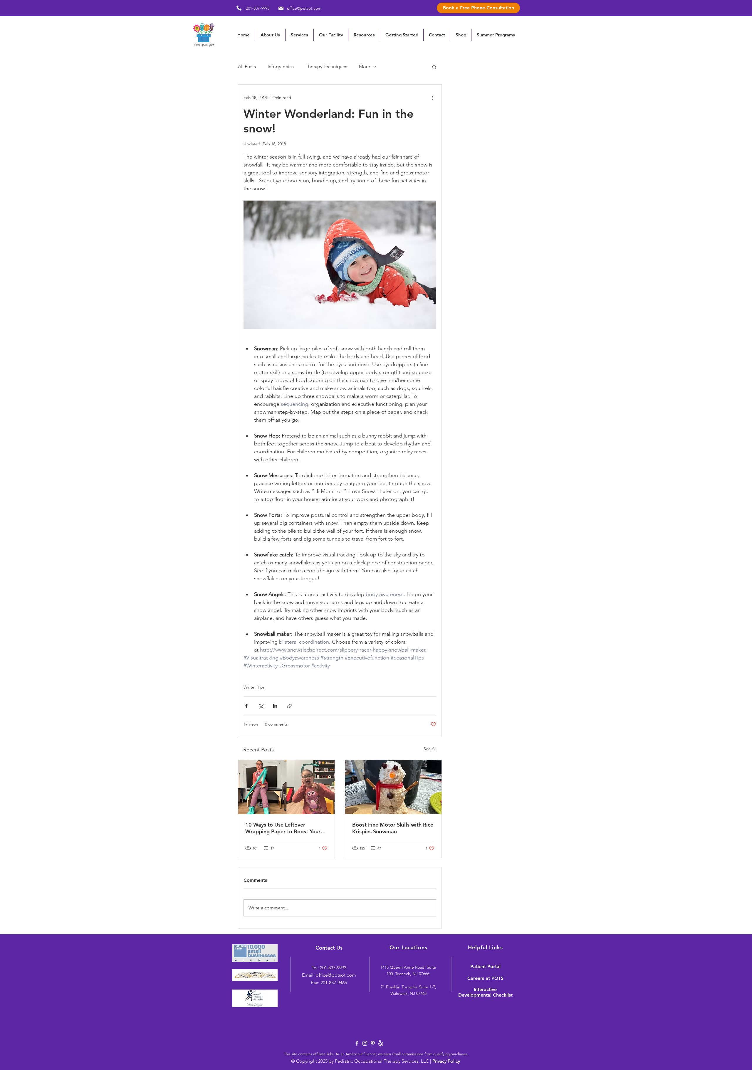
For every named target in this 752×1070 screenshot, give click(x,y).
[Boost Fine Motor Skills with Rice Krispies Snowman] (393, 787)
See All (430, 748)
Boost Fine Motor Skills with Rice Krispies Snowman (392, 828)
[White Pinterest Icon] (373, 1043)
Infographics (281, 66)
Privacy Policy (446, 1061)
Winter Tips (254, 687)
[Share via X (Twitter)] (260, 706)
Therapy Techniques (326, 66)
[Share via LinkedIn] (275, 706)
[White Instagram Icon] (365, 1043)
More (364, 66)
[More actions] (432, 97)
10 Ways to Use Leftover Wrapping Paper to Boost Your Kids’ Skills (282, 828)
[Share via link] (289, 706)
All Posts (247, 66)
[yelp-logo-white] (380, 1043)
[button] (364, 35)
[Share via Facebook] (246, 706)
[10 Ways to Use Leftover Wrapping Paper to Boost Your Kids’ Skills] (286, 787)
